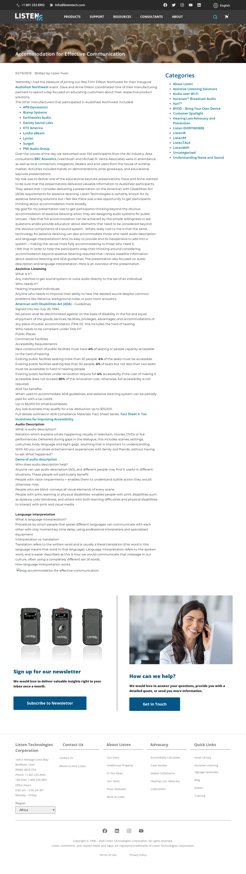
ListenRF (179, 138)
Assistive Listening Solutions (195, 89)
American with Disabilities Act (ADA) (43, 304)
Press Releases (116, 789)
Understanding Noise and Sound (198, 157)
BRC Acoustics (45, 159)
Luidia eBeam (34, 133)
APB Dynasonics (35, 107)
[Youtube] (191, 5)
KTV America (33, 128)
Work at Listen (116, 797)
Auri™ (177, 103)
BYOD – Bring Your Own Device (197, 108)
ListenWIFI (181, 147)
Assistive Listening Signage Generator (206, 769)
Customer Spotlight (188, 113)
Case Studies (159, 765)
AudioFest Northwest (32, 87)
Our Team (113, 781)
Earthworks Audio (37, 117)
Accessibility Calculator (165, 757)
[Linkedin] (199, 5)
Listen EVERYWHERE (188, 128)
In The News (115, 773)
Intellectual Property (120, 765)
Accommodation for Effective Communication (70, 53)
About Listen (183, 84)
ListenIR (179, 133)
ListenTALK (181, 142)
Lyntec (28, 138)
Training (199, 796)
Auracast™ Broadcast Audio (194, 98)
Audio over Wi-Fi (185, 93)
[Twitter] (174, 5)
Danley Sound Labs (38, 122)
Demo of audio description (36, 459)
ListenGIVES (158, 789)
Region (20, 803)
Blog (197, 780)
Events (198, 788)
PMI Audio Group (36, 148)
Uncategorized (184, 152)
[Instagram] (182, 5)
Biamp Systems (35, 112)
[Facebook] (165, 5)
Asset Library (202, 757)
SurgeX (28, 143)
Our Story (113, 757)
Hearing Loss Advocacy (165, 781)
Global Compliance (163, 773)
